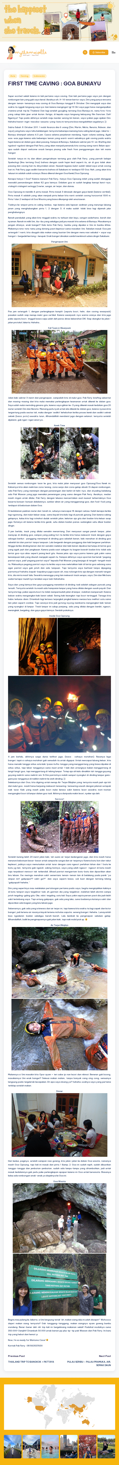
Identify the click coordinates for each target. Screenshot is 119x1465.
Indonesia (39, 76)
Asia (12, 76)
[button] (98, 52)
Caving (25, 76)
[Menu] (113, 52)
